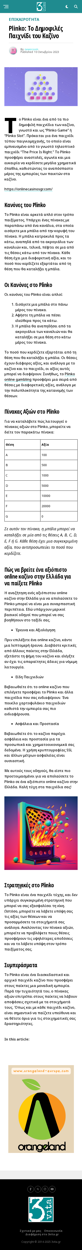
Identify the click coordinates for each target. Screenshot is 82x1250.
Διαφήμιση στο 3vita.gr (42, 1234)
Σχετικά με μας (30, 1231)
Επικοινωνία (53, 1231)
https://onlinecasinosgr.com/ (28, 189)
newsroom (31, 49)
